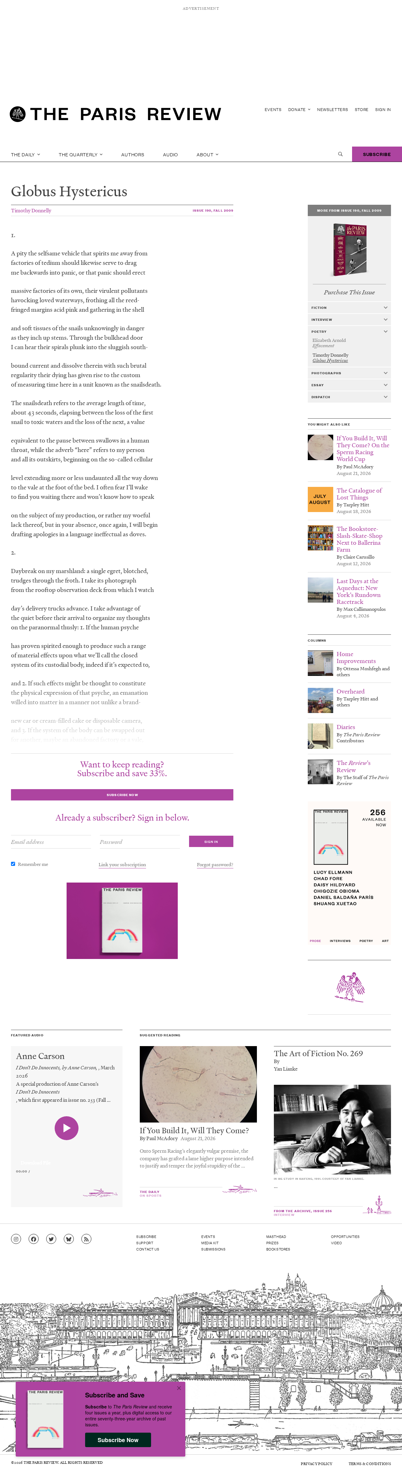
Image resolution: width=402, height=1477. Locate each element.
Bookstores (278, 1249)
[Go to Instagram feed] (16, 1239)
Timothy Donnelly (31, 210)
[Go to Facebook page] (34, 1239)
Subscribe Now (118, 1440)
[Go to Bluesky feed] (69, 1239)
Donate (297, 109)
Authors (132, 154)
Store (362, 109)
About (206, 154)
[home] (115, 116)
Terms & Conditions (370, 1463)
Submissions (213, 1249)
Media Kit (210, 1243)
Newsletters (332, 109)
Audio (170, 154)
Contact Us (147, 1249)
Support (144, 1243)
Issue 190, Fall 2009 (213, 210)
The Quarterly (79, 154)
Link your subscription (122, 864)
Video (336, 1243)
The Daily (23, 154)
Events (273, 109)
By (277, 1061)
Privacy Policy (316, 1463)
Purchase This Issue (349, 292)
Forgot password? (215, 864)
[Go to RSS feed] (86, 1239)
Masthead (276, 1236)
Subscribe (377, 154)
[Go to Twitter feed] (51, 1239)
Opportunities (345, 1236)
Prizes (272, 1243)
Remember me (33, 864)
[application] (66, 1159)
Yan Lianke (286, 1068)
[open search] (340, 154)
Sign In (383, 109)
